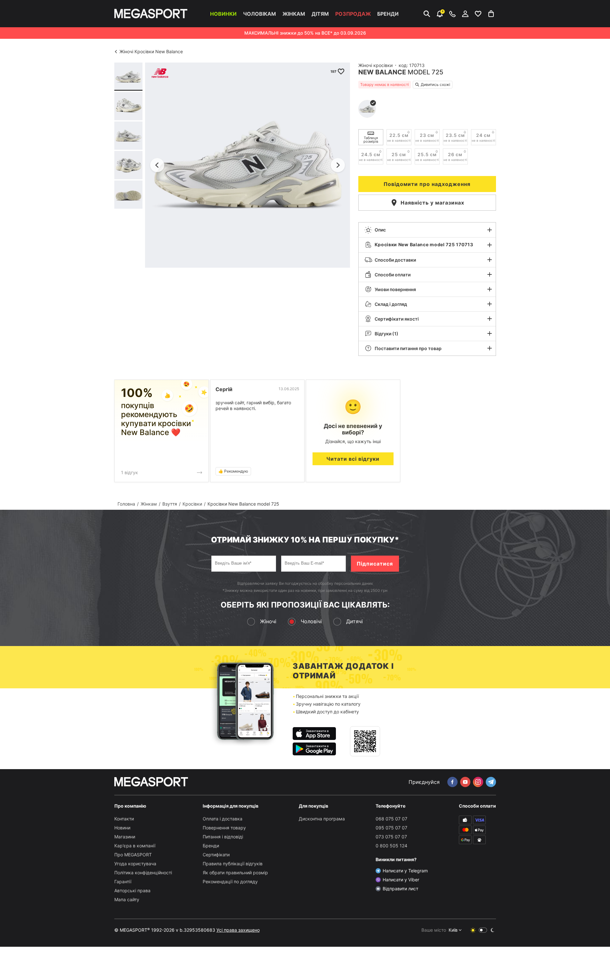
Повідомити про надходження (427, 184)
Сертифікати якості (397, 319)
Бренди (388, 14)
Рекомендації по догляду (230, 881)
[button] (427, 230)
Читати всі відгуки (352, 459)
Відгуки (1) (386, 333)
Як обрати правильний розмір (235, 872)
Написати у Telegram (405, 870)
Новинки (223, 14)
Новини (122, 827)
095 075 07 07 (391, 827)
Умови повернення (395, 289)
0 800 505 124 (391, 845)
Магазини (124, 836)
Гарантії (122, 881)
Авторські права (132, 890)
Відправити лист (400, 888)
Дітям (320, 14)
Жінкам (293, 14)
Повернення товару (224, 827)
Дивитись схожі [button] (435, 84)
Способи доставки (395, 260)
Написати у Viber (401, 879)
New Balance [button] (382, 72)
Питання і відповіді (223, 836)
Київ (453, 930)
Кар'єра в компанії (134, 845)
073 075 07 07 (391, 836)
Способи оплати (393, 274)
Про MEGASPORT (133, 854)
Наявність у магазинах (432, 202)
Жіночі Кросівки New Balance (151, 51)
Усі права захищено (238, 930)
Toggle (483, 930)
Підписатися (375, 563)
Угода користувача (135, 863)
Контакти (124, 818)
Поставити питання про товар (408, 348)
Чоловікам (259, 14)
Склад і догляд (391, 304)
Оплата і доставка (222, 818)
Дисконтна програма (322, 818)
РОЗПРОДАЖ (353, 14)
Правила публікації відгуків (233, 863)
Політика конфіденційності (143, 872)
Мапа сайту (126, 899)
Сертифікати (216, 854)
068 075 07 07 (391, 818)
